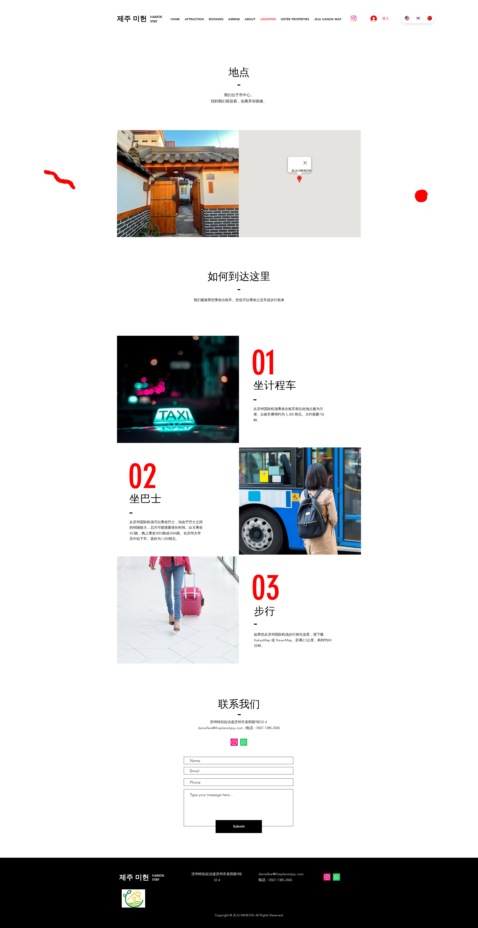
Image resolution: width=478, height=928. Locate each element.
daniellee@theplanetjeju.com (220, 728)
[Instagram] (353, 18)
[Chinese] (429, 18)
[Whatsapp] (243, 742)
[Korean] (417, 18)
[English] (406, 18)
